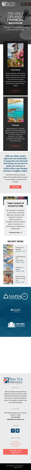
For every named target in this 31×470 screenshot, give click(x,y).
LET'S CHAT (15, 187)
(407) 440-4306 (15, 417)
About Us (15, 91)
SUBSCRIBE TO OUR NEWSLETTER (16, 452)
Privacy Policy (15, 442)
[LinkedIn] (17, 431)
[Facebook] (13, 431)
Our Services (15, 146)
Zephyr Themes (17, 467)
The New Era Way (14, 232)
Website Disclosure (15, 444)
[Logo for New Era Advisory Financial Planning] (8, 4)
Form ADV (15, 446)
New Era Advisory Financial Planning (15, 465)
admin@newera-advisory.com (15, 419)
